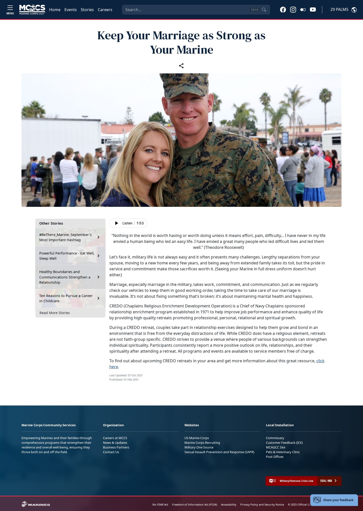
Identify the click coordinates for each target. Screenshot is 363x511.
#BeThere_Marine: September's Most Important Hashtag (65, 237)
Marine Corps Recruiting (202, 442)
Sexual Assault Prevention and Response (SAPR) (219, 452)
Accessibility (228, 504)
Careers (105, 9)
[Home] (32, 9)
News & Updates (115, 442)
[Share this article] (181, 65)
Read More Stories (55, 312)
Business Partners (116, 447)
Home (54, 9)
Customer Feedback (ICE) (284, 442)
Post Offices (274, 456)
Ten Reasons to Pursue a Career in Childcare (66, 298)
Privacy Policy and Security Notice (262, 504)
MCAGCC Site (275, 447)
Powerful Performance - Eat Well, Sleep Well (67, 256)
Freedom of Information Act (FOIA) (194, 504)
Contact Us (111, 452)
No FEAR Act (160, 504)
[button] (283, 9)
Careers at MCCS (115, 438)
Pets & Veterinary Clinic (283, 452)
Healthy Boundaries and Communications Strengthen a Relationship (64, 277)
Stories (87, 9)
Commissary (275, 438)
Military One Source (198, 447)
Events (70, 9)
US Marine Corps (196, 438)
